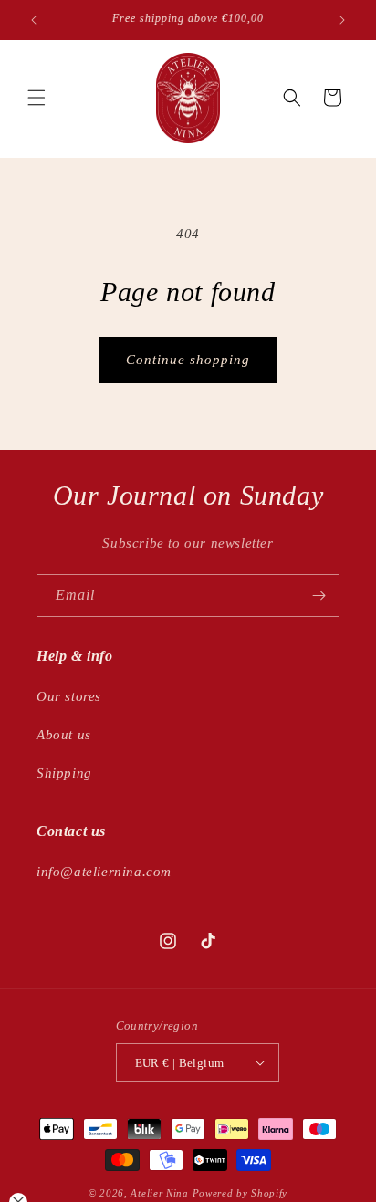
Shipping (64, 773)
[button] (36, 98)
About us (64, 734)
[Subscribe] (318, 595)
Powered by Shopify (240, 1192)
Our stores (69, 696)
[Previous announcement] (34, 20)
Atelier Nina (159, 1192)
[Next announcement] (342, 20)
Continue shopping (188, 359)
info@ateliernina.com (104, 871)
